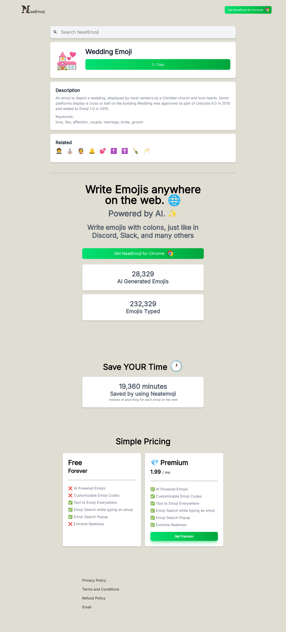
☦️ (125, 151)
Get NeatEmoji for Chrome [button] (245, 10)
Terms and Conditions (100, 589)
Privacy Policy (94, 580)
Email (86, 607)
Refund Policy (93, 598)
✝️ (114, 151)
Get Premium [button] (184, 536)
